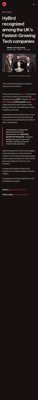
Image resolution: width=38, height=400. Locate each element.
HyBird (24, 94)
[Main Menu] (34, 4)
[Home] (4, 6)
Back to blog (7, 12)
